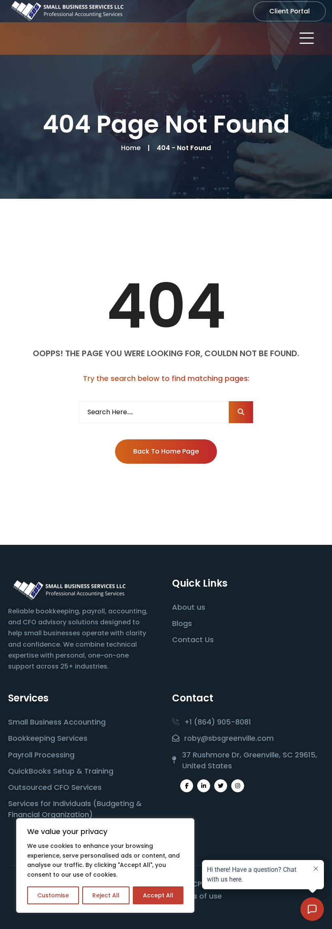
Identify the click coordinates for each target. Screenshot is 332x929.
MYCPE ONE (201, 884)
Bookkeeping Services (47, 738)
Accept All (158, 895)
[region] (105, 865)
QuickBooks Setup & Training (60, 771)
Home (132, 148)
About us (188, 607)
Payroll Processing (41, 755)
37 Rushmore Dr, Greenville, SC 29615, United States (249, 760)
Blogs (182, 623)
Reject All (105, 895)
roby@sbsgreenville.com (229, 738)
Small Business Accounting (57, 722)
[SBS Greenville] (67, 10)
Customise (53, 895)
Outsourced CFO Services (55, 787)
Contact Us (193, 639)
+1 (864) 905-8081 (217, 722)
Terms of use (198, 896)
